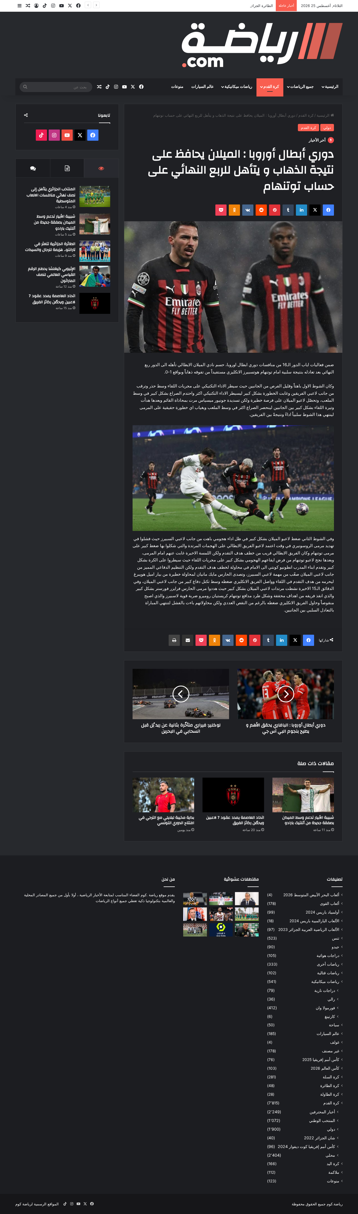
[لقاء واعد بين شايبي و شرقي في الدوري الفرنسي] (221, 930)
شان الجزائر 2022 (319, 1137)
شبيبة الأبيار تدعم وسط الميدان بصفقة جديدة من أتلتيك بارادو (308, 820)
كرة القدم (271, 87)
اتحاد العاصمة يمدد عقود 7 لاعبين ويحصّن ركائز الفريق (235, 820)
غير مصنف (330, 1051)
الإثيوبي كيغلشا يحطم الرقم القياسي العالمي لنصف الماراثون (51, 274)
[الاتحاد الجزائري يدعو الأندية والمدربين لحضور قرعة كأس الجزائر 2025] (247, 898)
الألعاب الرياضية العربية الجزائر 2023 (308, 929)
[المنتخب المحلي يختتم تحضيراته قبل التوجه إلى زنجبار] (247, 914)
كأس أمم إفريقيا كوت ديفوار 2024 (306, 1146)
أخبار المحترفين (322, 1111)
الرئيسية (331, 87)
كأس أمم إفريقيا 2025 (320, 1059)
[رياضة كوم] (262, 45)
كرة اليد (333, 1163)
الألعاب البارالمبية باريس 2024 (314, 921)
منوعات (177, 87)
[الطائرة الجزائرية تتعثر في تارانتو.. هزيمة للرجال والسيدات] (94, 251)
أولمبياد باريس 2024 (322, 912)
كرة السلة (331, 1077)
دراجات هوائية (328, 955)
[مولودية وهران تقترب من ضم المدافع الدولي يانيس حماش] (195, 898)
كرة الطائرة (329, 1085)
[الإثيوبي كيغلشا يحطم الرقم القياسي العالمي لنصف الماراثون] (94, 276)
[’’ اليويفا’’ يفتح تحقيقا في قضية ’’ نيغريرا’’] (195, 914)
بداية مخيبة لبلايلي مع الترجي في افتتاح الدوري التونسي (166, 820)
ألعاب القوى (329, 903)
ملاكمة (333, 1172)
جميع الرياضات (302, 87)
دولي (327, 127)
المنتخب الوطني (322, 1120)
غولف (334, 1042)
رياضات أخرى (328, 964)
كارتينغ (330, 1016)
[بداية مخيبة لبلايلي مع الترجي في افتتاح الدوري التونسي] (163, 795)
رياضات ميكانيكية (238, 87)
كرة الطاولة (329, 1094)
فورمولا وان (325, 1007)
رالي (331, 999)
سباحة (334, 1025)
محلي (330, 1155)
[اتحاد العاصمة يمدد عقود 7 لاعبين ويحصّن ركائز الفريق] (233, 795)
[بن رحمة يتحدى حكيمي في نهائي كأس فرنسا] (221, 898)
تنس (335, 938)
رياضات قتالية (328, 973)
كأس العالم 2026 (325, 1068)
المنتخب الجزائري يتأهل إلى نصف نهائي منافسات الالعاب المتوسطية (51, 195)
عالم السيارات (202, 87)
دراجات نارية (324, 990)
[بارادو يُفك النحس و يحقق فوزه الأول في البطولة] (195, 930)
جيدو (335, 947)
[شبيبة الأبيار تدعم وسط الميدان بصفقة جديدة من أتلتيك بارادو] (303, 795)
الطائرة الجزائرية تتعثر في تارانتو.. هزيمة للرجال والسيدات (228, 5)
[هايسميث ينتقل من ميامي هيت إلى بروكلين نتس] (221, 914)
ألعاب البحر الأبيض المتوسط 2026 (311, 895)
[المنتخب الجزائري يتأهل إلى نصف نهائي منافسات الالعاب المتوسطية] (94, 196)
